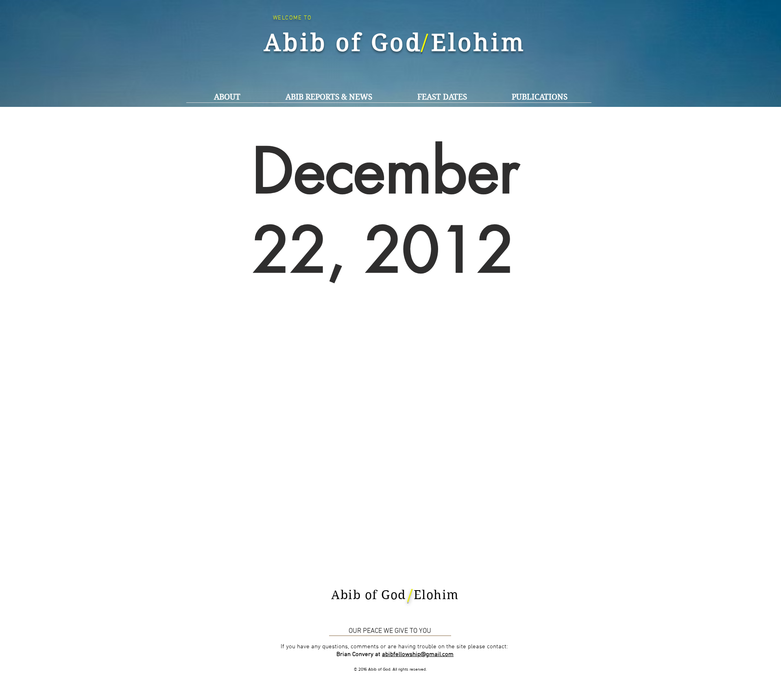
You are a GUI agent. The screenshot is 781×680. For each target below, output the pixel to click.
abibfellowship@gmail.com (418, 654)
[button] (329, 97)
